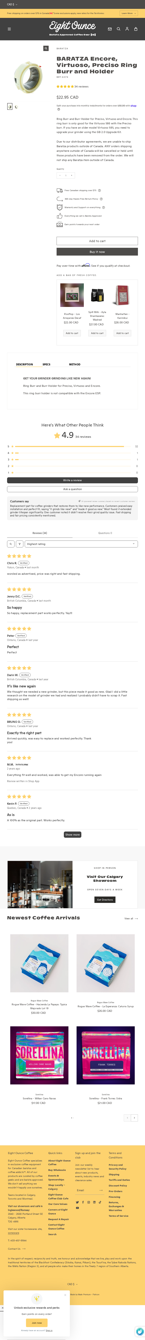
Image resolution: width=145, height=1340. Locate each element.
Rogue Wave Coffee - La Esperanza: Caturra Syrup (106, 1006)
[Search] (118, 29)
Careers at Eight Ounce (58, 1211)
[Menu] (9, 29)
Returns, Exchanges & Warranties (116, 1206)
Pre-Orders (115, 1191)
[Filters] (19, 544)
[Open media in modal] (46, 48)
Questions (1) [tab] (105, 533)
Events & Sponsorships (56, 1177)
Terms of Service (118, 1215)
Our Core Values (57, 1204)
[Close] (2, 1307)
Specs (46, 364)
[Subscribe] (101, 1190)
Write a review (72, 480)
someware (13, 1232)
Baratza (62, 48)
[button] (65, 86)
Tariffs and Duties (119, 1179)
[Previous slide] (127, 1117)
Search (52, 1234)
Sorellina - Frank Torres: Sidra (105, 1098)
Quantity (60, 169)
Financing (114, 1196)
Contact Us (14, 1248)
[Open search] (10, 544)
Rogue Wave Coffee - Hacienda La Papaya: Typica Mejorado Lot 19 (39, 1006)
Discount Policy (118, 1185)
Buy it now (97, 252)
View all (128, 918)
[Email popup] (110, 29)
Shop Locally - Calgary (56, 1187)
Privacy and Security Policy (117, 1166)
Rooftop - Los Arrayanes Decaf (72, 316)
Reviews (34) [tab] (40, 533)
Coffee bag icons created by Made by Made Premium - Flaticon (72, 1294)
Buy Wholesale (57, 1170)
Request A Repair (58, 1219)
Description (24, 364)
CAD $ (10, 4)
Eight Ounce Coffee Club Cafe (58, 1196)
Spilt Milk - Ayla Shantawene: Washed (97, 315)
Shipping (114, 1174)
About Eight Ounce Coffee (59, 1162)
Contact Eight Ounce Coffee (56, 1226)
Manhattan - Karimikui (122, 316)
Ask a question (72, 489)
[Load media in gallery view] (9, 106)
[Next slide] (134, 1117)
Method (74, 364)
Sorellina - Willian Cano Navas (39, 1098)
